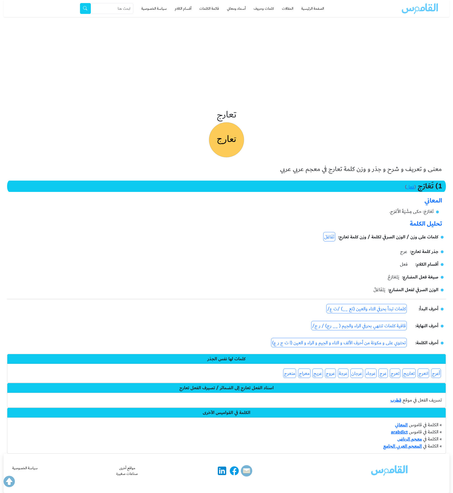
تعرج (395, 373)
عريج (317, 373)
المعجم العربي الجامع (402, 446)
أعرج (436, 373)
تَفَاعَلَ (329, 237)
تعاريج (409, 373)
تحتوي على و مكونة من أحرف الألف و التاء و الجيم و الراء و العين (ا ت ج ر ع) (339, 343)
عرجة (343, 373)
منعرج (289, 373)
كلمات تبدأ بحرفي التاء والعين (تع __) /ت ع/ (366, 309)
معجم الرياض (409, 439)
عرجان (356, 373)
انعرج (423, 373)
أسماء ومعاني (236, 8)
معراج (304, 373)
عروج (330, 373)
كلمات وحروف (264, 8)
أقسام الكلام (183, 8)
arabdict (399, 432)
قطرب (395, 400)
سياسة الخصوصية (154, 8)
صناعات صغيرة (127, 474)
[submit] (85, 8)
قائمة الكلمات (209, 8)
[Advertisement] (226, 52)
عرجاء (371, 373)
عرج (383, 373)
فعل (410, 187)
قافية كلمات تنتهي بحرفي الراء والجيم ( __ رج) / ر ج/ (359, 326)
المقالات (287, 8)
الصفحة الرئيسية (312, 8)
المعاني (401, 425)
